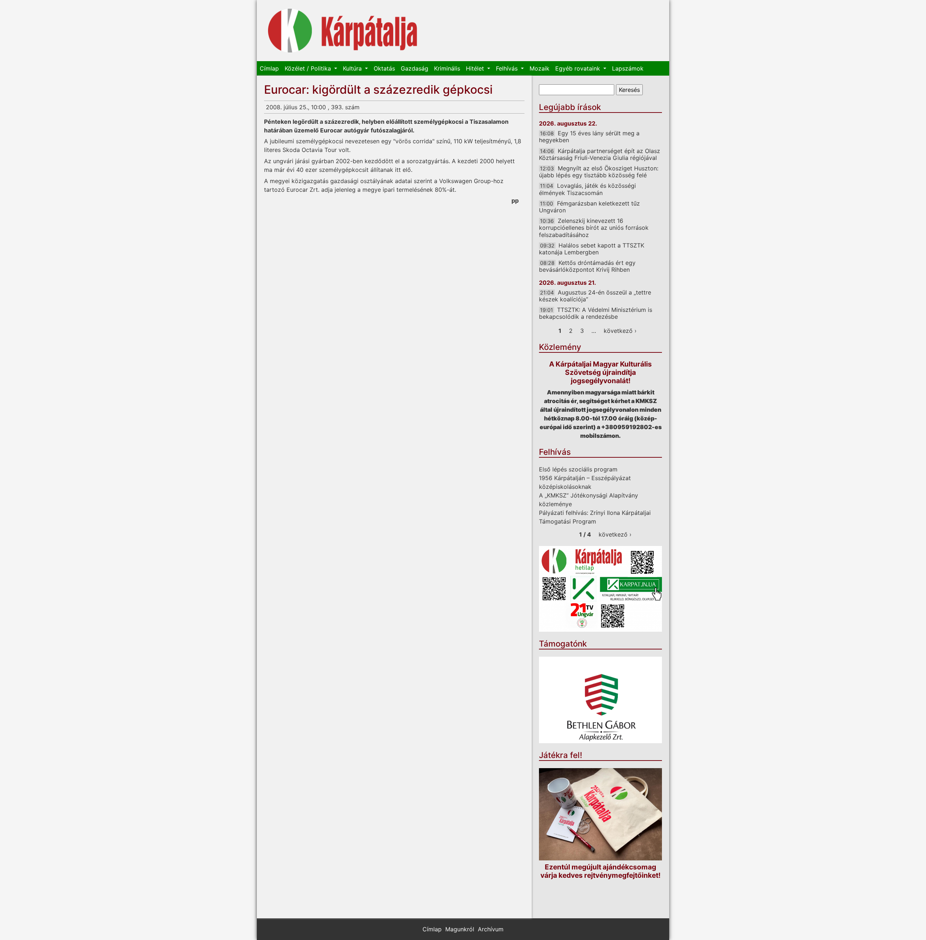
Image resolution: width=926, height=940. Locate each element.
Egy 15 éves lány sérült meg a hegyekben (589, 137)
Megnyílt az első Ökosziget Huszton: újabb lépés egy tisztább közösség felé (598, 172)
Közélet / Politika (309, 68)
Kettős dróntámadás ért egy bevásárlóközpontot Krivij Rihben (587, 266)
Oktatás (384, 68)
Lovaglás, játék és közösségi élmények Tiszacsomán (587, 189)
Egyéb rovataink (578, 68)
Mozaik (539, 68)
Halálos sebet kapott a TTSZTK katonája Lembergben (591, 249)
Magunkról (459, 929)
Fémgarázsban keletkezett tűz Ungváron (589, 207)
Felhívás (507, 68)
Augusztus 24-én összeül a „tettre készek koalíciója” (595, 296)
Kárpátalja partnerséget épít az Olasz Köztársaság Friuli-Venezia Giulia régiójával (599, 154)
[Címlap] (343, 30)
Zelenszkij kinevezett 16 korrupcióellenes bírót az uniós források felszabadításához (594, 227)
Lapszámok (627, 68)
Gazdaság (414, 68)
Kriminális (447, 68)
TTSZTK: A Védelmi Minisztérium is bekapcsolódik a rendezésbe (595, 313)
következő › (620, 330)
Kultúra (353, 68)
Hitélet (476, 68)
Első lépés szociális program (578, 469)
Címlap (269, 68)
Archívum (491, 929)
